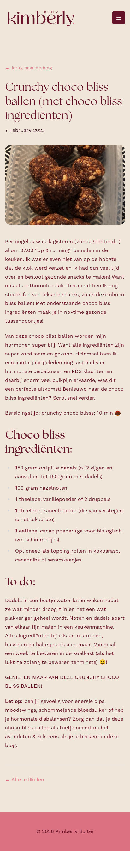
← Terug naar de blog (28, 68)
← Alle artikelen (24, 780)
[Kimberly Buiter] (40, 18)
